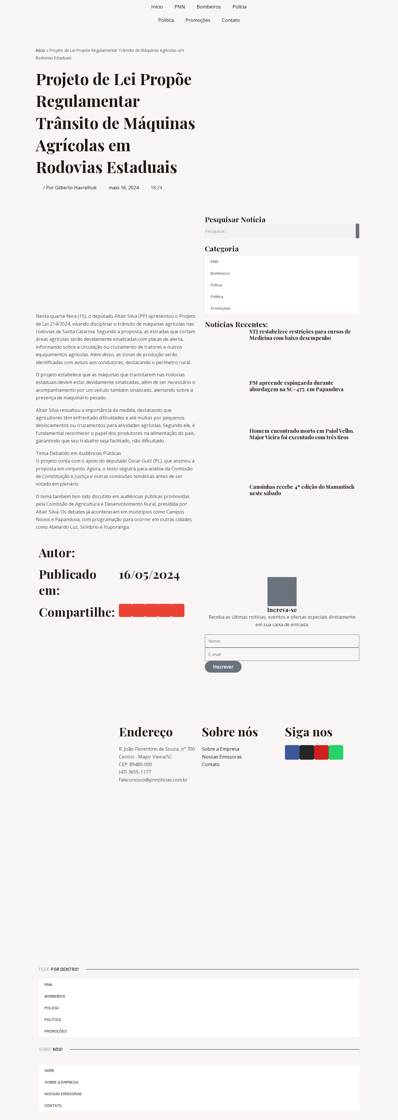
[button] (125, 610)
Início (157, 6)
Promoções (198, 20)
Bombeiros (209, 6)
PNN (180, 6)
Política (166, 20)
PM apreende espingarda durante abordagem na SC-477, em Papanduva (296, 386)
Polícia (239, 6)
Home (49, 1070)
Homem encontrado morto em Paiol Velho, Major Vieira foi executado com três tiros (301, 434)
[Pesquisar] (357, 231)
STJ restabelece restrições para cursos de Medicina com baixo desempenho (300, 334)
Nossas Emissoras (63, 1093)
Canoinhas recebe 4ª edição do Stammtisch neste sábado (301, 490)
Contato (231, 20)
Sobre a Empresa (61, 1082)
